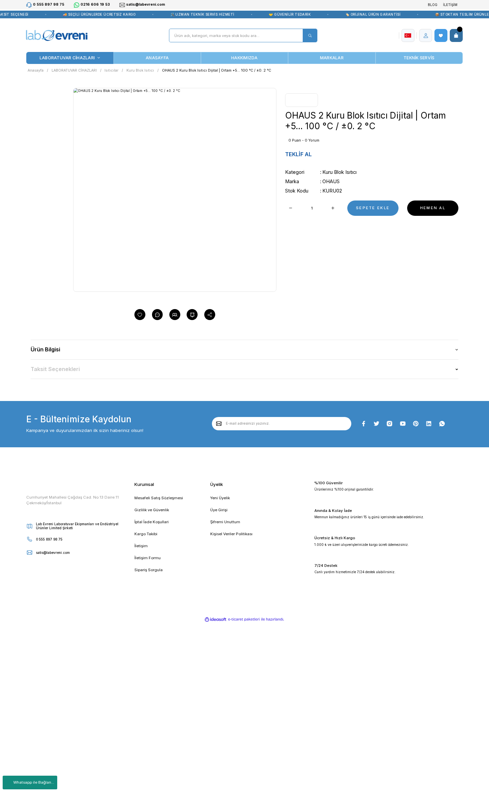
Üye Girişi (219, 510)
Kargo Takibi (145, 534)
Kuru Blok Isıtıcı (339, 172)
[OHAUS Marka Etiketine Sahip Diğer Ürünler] (301, 100)
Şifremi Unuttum (225, 522)
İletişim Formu (147, 558)
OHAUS (331, 182)
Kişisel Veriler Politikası (231, 534)
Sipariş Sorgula (148, 570)
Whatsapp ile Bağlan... (33, 782)
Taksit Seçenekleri (55, 369)
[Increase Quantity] (333, 208)
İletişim (141, 546)
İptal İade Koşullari (151, 522)
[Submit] (219, 423)
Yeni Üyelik (220, 498)
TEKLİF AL (298, 154)
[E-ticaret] (244, 619)
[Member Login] (425, 35)
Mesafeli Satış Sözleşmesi (158, 498)
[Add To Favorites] (139, 314)
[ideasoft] (216, 619)
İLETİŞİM (450, 5)
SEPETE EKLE (373, 207)
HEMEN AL (432, 207)
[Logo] (56, 36)
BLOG (432, 5)
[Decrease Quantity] (290, 208)
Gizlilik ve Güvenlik (151, 510)
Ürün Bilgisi (45, 349)
